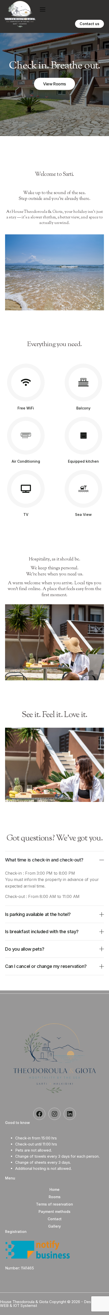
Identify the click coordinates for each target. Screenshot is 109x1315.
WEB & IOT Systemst (18, 1305)
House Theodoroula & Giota (24, 1301)
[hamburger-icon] (42, 9)
